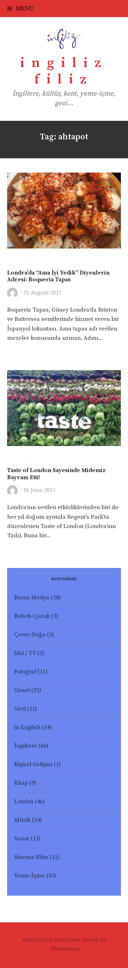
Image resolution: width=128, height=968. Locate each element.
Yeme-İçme (44, 263)
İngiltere (25, 746)
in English (27, 727)
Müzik (22, 820)
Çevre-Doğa (30, 635)
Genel (22, 690)
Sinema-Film (31, 857)
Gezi (20, 709)
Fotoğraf (25, 672)
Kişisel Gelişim (33, 764)
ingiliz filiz (64, 71)
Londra (16, 263)
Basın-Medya (31, 597)
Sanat (21, 838)
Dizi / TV (25, 653)
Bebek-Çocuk (32, 616)
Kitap (21, 783)
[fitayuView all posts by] (13, 293)
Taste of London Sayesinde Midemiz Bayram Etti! (56, 474)
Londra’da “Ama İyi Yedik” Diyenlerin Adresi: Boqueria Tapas (58, 276)
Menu (25, 8)
